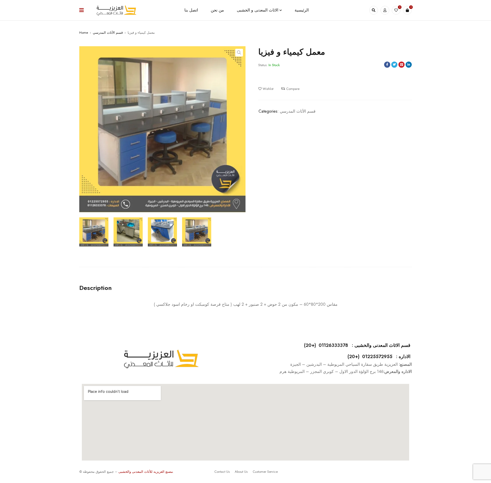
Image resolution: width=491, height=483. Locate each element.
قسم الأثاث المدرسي (108, 32)
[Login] (385, 10)
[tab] (95, 288)
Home (83, 32)
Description (95, 288)
